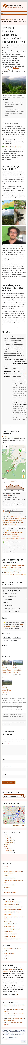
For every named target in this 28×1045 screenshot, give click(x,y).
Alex (5, 46)
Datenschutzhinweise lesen (8, 1038)
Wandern (9, 19)
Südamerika (5, 707)
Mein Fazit (7, 108)
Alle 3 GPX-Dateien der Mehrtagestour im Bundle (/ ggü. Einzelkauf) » (14, 538)
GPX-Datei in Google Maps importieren (12, 901)
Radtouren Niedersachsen (9, 936)
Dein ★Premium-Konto (9, 953)
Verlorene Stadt (15, 709)
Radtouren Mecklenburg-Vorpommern (12, 939)
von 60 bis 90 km (9, 842)
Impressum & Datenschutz (10, 892)
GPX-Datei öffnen (12, 524)
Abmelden (6, 958)
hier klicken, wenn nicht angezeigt (10, 436)
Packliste (4, 706)
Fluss (17, 700)
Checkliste (4, 700)
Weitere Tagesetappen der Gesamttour (14, 111)
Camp (23, 698)
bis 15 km (7, 837)
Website (4, 774)
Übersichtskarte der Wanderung (13, 109)
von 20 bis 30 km (9, 852)
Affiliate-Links (12, 969)
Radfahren (6, 835)
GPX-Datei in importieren (18, 516)
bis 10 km (7, 848)
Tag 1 (20, 248)
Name (4, 759)
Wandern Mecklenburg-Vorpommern (12, 929)
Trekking (4, 709)
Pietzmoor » (6, 1005)
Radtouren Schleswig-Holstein (10, 934)
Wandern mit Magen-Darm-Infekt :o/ (14, 102)
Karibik (3, 702)
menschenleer (15, 702)
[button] (8, 204)
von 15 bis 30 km (9, 838)
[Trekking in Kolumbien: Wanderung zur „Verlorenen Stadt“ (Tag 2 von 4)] (18, 662)
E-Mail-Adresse (6, 766)
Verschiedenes (7, 844)
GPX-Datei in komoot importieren (11, 904)
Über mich (6, 890)
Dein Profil (6, 955)
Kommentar (5, 743)
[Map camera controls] (23, 470)
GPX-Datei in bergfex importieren (11, 912)
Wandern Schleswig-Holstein (10, 923)
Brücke (19, 698)
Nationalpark (22, 702)
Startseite (3, 19)
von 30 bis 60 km (9, 840)
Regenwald (10, 706)
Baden (12, 698)
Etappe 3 (23, 373)
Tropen (8, 709)
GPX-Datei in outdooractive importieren (12, 909)
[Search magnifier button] (24, 796)
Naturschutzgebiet (6, 704)
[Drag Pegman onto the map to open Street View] (23, 476)
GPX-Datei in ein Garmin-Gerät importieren (13, 907)
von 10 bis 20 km (21, 46)
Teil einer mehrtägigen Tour (15, 707)
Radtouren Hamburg (8, 931)
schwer (20, 706)
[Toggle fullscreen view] (23, 449)
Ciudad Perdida (11, 700)
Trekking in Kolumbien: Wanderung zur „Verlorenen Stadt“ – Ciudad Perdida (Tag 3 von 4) (13, 716)
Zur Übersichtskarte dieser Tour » (13, 146)
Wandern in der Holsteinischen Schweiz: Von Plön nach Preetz (14, 723)
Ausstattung (7, 698)
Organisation (15, 704)
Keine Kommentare (12, 47)
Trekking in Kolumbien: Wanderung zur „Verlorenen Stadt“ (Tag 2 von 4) (17, 669)
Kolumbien (8, 702)
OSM (4, 478)
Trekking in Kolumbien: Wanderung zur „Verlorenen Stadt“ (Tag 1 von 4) (6, 689)
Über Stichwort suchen (9, 885)
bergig (15, 698)
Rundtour (15, 706)
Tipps (6, 115)
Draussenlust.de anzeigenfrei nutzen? (12, 948)
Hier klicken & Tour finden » (18, 825)
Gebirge (21, 700)
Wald (20, 709)
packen (20, 704)
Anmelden (6, 950)
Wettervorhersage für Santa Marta (13, 113)
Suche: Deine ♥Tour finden (10, 878)
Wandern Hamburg (8, 921)
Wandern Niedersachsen (9, 926)
